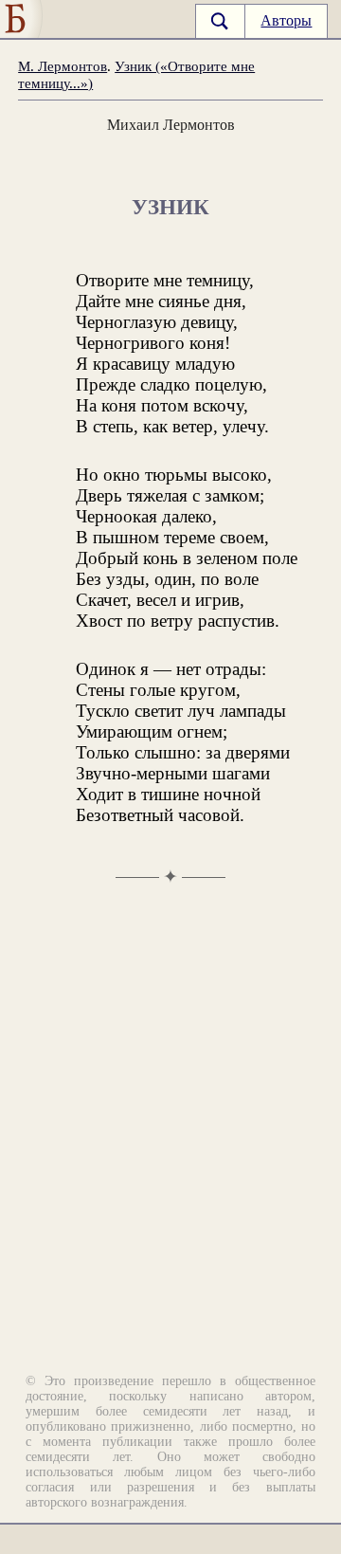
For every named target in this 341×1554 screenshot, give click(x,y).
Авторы (286, 20)
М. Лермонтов (62, 66)
